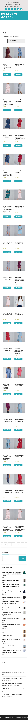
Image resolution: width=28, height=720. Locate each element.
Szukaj (5, 553)
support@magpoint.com (14, 4)
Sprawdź (7, 74)
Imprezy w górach (9, 717)
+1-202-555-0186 (14, 2)
